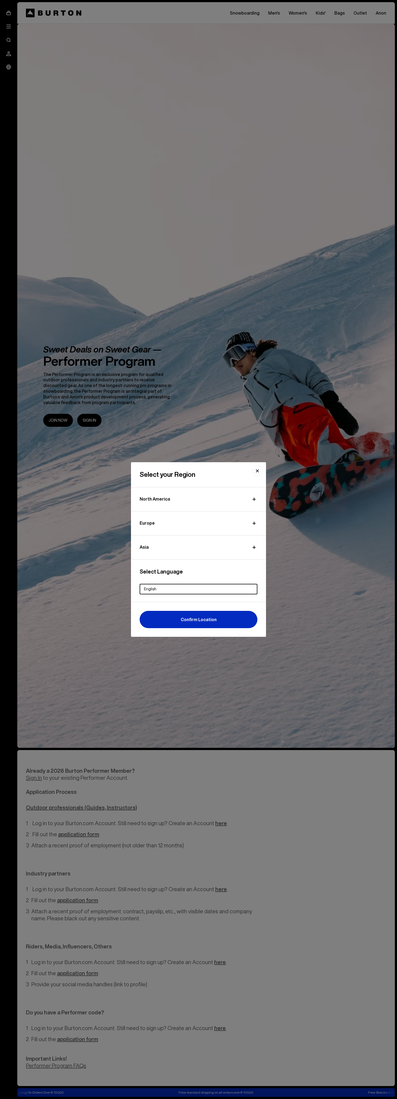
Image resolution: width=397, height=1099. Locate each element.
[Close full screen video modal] (257, 470)
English (150, 589)
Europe (147, 523)
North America (155, 499)
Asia (144, 547)
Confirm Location (199, 619)
